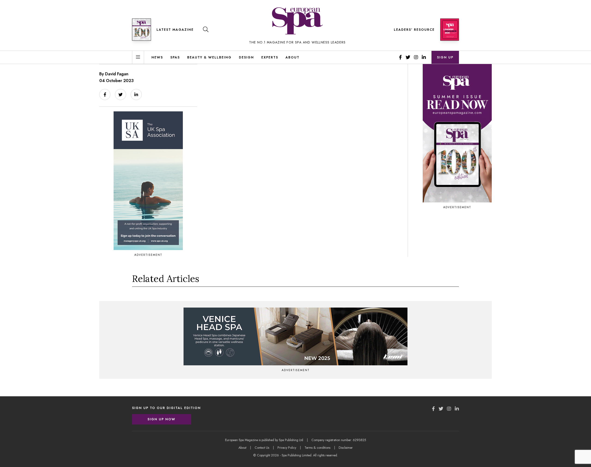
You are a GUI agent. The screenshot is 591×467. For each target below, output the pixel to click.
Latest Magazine (175, 29)
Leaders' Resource (414, 29)
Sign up (445, 57)
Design (246, 57)
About (292, 57)
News (157, 57)
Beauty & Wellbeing (209, 57)
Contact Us (262, 447)
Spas (175, 57)
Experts (269, 57)
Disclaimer (346, 447)
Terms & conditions (317, 447)
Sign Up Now (161, 419)
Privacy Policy (286, 447)
